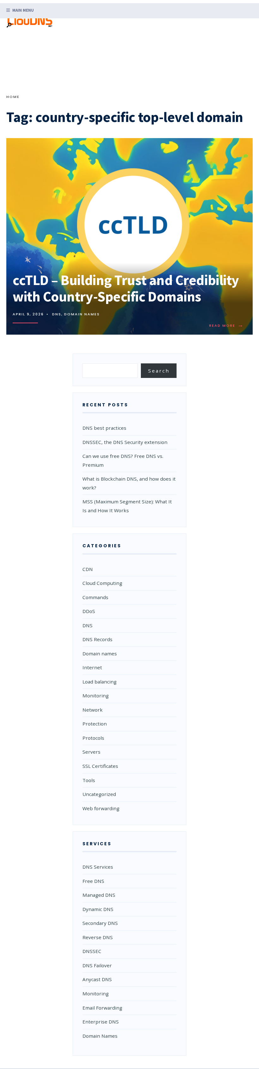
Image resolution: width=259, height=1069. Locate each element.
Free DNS (93, 881)
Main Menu (22, 10)
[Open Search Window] (9, 25)
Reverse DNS (97, 937)
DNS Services (97, 867)
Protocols (93, 738)
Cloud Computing (102, 583)
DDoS (88, 611)
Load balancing (99, 681)
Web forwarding (100, 808)
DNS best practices (104, 428)
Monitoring (95, 695)
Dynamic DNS (97, 909)
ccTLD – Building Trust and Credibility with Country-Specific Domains (126, 288)
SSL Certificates (100, 766)
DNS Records (97, 639)
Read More (227, 325)
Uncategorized (99, 794)
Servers (91, 752)
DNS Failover (97, 965)
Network (92, 710)
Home (13, 96)
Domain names (82, 314)
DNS (56, 314)
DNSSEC (91, 951)
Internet (92, 667)
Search (159, 370)
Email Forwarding (102, 1008)
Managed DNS (98, 895)
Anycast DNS (97, 979)
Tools (88, 780)
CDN (87, 569)
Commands (95, 597)
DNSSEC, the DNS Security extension (124, 442)
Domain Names (99, 1036)
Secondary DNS (100, 923)
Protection (94, 723)
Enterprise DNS (100, 1021)
